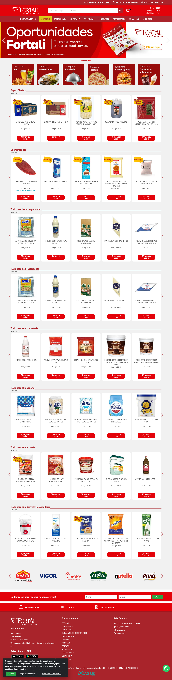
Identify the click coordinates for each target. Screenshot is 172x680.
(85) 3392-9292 (154, 13)
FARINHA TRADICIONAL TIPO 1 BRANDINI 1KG (26, 421)
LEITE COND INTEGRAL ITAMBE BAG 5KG (86, 540)
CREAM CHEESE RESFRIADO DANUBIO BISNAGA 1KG (146, 242)
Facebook (120, 634)
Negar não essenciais (28, 674)
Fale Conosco (16, 637)
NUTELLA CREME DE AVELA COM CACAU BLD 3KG (25, 540)
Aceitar (11, 674)
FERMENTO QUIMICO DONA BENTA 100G (116, 421)
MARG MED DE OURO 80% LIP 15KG (146, 421)
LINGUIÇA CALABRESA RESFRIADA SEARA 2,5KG (25, 480)
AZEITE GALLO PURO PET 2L (146, 479)
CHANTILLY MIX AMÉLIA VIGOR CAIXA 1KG (56, 540)
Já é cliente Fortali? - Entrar (98, 2)
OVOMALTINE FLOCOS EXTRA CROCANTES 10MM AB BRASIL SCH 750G (116, 541)
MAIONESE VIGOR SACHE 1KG (116, 241)
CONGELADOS (67, 630)
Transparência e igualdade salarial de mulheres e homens (33, 643)
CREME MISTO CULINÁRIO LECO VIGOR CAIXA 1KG (86, 183)
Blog (12, 646)
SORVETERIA (67, 656)
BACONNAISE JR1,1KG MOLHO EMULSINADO (146, 183)
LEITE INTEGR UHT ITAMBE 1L (55, 182)
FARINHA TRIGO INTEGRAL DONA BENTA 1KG (55, 421)
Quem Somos (16, 633)
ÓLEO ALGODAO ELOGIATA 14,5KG (116, 480)
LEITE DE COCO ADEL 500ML (26, 360)
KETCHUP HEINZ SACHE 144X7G (55, 122)
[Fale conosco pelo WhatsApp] (166, 668)
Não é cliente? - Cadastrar (126, 2)
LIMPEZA (65, 640)
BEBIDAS (65, 623)
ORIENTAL (66, 646)
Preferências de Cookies (51, 674)
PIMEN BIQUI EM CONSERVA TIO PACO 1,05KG (86, 480)
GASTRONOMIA (68, 636)
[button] (82, 60)
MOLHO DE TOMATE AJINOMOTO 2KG (56, 480)
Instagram (120, 630)
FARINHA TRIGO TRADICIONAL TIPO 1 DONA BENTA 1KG (86, 421)
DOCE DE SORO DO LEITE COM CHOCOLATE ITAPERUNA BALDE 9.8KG (116, 362)
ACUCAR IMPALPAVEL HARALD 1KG (56, 361)
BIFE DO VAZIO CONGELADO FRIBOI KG (26, 183)
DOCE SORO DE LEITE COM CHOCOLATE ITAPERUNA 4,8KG (146, 361)
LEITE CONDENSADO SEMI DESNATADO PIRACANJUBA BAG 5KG (116, 184)
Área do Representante (153, 2)
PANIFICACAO (67, 649)
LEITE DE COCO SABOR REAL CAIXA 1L (56, 242)
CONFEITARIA (67, 626)
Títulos (70, 607)
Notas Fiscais (107, 607)
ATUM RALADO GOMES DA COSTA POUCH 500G (25, 242)
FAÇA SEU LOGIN (26, 138)
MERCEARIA (66, 643)
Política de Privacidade (19, 640)
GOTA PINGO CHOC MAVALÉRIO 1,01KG (86, 361)
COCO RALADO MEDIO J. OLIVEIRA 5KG (86, 242)
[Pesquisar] (120, 10)
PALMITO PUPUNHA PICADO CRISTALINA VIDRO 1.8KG (86, 123)
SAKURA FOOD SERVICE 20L (116, 122)
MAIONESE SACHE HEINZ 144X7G (25, 123)
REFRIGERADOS (68, 653)
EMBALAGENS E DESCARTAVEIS (74, 633)
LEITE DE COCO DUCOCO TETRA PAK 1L (146, 540)
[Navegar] (4, 40)
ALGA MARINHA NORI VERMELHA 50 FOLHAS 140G (146, 123)
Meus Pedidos (32, 607)
